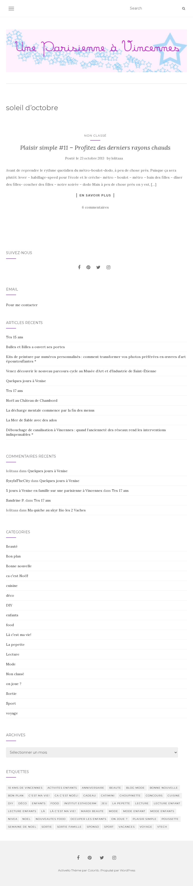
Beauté (12, 546)
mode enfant (134, 811)
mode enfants (162, 811)
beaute (115, 787)
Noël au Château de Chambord (31, 400)
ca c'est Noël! (17, 576)
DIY (9, 605)
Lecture (12, 654)
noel (26, 819)
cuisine (12, 585)
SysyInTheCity (18, 480)
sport (109, 826)
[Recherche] (183, 8)
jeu (104, 803)
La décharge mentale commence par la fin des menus (50, 410)
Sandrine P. (15, 500)
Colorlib (93, 870)
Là (43, 811)
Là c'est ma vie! (18, 634)
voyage (12, 713)
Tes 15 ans (14, 337)
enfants (12, 615)
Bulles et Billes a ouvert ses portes (35, 347)
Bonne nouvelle (19, 566)
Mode (11, 664)
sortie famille (69, 826)
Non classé (95, 135)
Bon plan (13, 556)
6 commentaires (95, 207)
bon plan (16, 795)
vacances (127, 826)
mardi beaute (92, 811)
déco (10, 595)
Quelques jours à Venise (26, 381)
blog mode (135, 787)
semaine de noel (22, 826)
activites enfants (62, 787)
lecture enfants (22, 811)
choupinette (130, 795)
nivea (12, 819)
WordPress (127, 870)
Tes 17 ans (14, 390)
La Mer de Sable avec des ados (31, 420)
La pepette (15, 644)
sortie (46, 826)
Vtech (162, 826)
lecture (142, 803)
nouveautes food (51, 819)
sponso (93, 826)
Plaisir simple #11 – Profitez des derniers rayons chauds (95, 147)
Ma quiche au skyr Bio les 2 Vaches (57, 510)
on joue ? (13, 683)
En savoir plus (95, 195)
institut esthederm (80, 803)
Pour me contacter (22, 305)
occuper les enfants (88, 819)
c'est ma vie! (39, 795)
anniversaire (93, 787)
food (10, 625)
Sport (11, 703)
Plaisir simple (145, 819)
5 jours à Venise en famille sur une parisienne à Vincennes (54, 490)
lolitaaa (117, 158)
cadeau (89, 795)
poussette (170, 819)
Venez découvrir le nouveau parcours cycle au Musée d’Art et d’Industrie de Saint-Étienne (81, 371)
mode (113, 811)
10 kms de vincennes (25, 787)
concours (154, 795)
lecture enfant (167, 803)
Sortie (11, 693)
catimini (108, 795)
